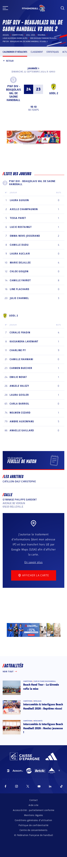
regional (42, 35)
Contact (33, 800)
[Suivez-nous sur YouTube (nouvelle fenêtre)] (39, 786)
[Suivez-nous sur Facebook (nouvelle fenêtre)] (5, 786)
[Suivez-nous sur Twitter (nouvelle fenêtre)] (27, 786)
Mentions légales (33, 815)
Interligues (37, 701)
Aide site (33, 805)
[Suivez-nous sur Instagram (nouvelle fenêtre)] (16, 786)
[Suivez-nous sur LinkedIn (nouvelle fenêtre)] (50, 786)
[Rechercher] (62, 8)
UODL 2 (53, 93)
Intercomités (38, 721)
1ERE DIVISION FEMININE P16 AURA (43, 38)
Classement (37, 52)
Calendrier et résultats (15, 52)
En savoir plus (33, 562)
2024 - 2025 (30, 35)
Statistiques (52, 52)
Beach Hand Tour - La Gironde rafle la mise (41, 686)
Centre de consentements (34, 830)
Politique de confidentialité (33, 825)
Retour (10, 61)
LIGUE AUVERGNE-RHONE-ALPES (15, 38)
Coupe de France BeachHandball (45, 681)
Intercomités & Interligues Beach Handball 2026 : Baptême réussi (43, 706)
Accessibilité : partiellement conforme (33, 810)
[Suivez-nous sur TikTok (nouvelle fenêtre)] (61, 786)
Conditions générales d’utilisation (33, 820)
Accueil (6, 35)
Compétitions (17, 35)
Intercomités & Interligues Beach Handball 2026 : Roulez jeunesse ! (43, 728)
